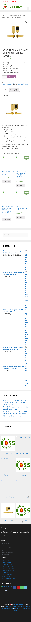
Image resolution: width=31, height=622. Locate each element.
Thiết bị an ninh (13, 15)
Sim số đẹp (5, 561)
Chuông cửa (12, 83)
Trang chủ (5, 15)
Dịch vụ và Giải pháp (8, 578)
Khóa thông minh (22, 83)
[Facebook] (14, 587)
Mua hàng (12, 77)
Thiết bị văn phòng (8, 566)
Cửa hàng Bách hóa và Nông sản (15, 606)
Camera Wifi (6, 576)
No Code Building (18, 604)
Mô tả (6, 90)
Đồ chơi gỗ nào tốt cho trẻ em (12, 416)
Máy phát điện (18, 608)
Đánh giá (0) (14, 90)
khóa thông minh (23, 84)
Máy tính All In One (8, 570)
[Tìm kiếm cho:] (15, 235)
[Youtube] (18, 587)
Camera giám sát (7, 564)
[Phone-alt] (22, 587)
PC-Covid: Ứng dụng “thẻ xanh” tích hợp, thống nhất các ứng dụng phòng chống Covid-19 (15, 402)
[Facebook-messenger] (25, 587)
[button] (28, 8)
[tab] (6, 90)
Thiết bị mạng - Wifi (8, 568)
